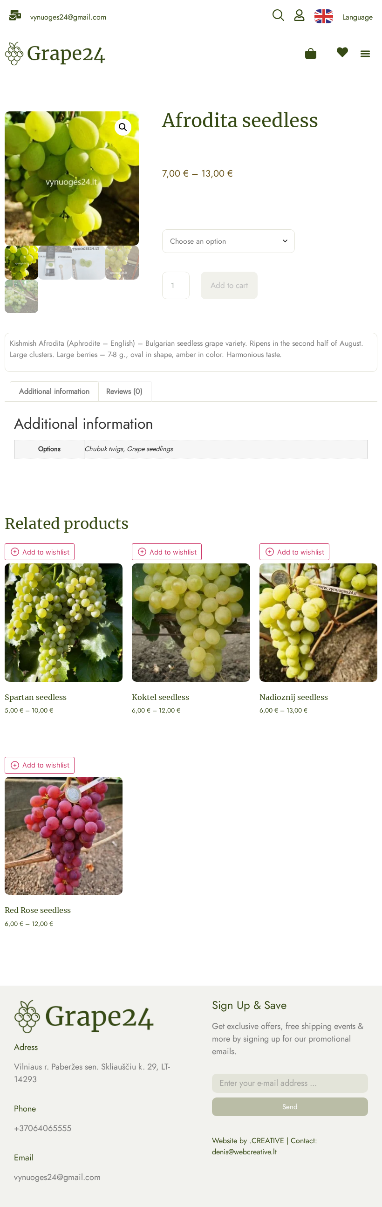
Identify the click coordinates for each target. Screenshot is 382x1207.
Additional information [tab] (54, 391)
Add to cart (229, 285)
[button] (365, 54)
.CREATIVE (266, 1140)
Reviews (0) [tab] (124, 391)
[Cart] (310, 53)
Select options (36, 726)
